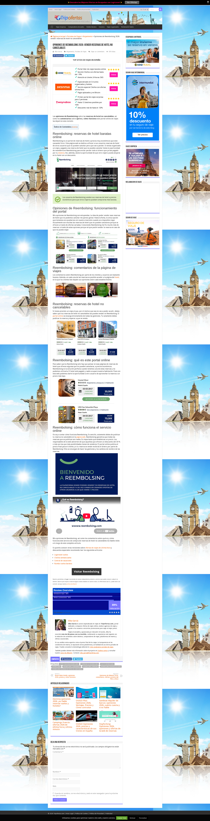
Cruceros (102, 27)
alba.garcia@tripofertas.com (89, 653)
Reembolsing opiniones (90, 666)
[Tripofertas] (70, 17)
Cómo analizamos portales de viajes (101, 647)
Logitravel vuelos (61, 555)
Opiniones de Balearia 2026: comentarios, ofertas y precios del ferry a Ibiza (107, 676)
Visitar (113, 75)
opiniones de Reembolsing (89, 664)
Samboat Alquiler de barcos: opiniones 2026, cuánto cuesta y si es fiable (109, 704)
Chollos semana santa (62, 558)
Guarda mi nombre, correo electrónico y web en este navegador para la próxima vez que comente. (85, 794)
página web (80, 437)
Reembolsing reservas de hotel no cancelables (67, 669)
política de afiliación (72, 584)
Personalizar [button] (143, 818)
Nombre (57, 772)
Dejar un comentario (97, 51)
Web (54, 786)
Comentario (58, 752)
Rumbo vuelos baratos (63, 564)
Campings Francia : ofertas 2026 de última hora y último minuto (62, 725)
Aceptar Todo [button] (121, 818)
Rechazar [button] (132, 818)
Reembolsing (56, 666)
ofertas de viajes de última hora (97, 548)
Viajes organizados (113, 27)
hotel (117, 277)
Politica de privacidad (83, 9)
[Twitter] (145, 9)
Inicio (50, 9)
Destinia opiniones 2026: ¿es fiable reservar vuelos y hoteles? (62, 702)
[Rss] (141, 9)
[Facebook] (143, 9)
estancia (61, 153)
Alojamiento (87, 36)
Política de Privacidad (96, 813)
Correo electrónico (61, 779)
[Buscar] (160, 9)
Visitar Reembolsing (86, 571)
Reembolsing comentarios (72, 666)
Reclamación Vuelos (127, 27)
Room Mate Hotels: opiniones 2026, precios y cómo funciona (65, 675)
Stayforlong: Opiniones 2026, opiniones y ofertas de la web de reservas (109, 727)
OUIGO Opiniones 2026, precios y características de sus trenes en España (86, 727)
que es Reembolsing (107, 664)
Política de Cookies (81, 813)
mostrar (74, 127)
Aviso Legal (58, 9)
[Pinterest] (147, 9)
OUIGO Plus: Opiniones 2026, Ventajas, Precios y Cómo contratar (84, 704)
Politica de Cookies (69, 9)
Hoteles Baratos (91, 27)
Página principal (59, 36)
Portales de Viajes (74, 36)
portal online (58, 316)
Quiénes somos (103, 650)
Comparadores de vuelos (76, 27)
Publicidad (95, 9)
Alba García (58, 51)
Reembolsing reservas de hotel (111, 666)
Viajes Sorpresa (61, 27)
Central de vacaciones (62, 561)
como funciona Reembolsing (69, 664)
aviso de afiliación (66, 653)
